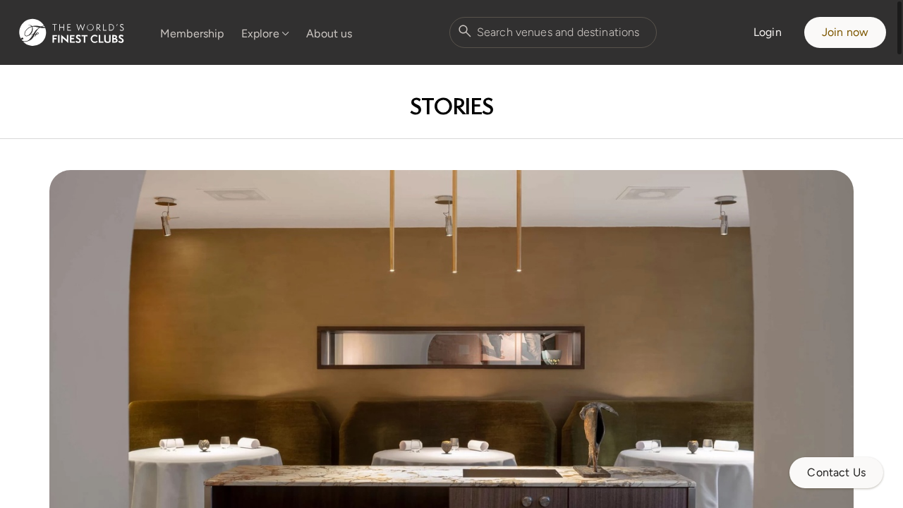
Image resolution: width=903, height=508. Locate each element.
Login (767, 32)
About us (329, 33)
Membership (192, 33)
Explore (260, 33)
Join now (845, 32)
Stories (452, 106)
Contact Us (836, 472)
